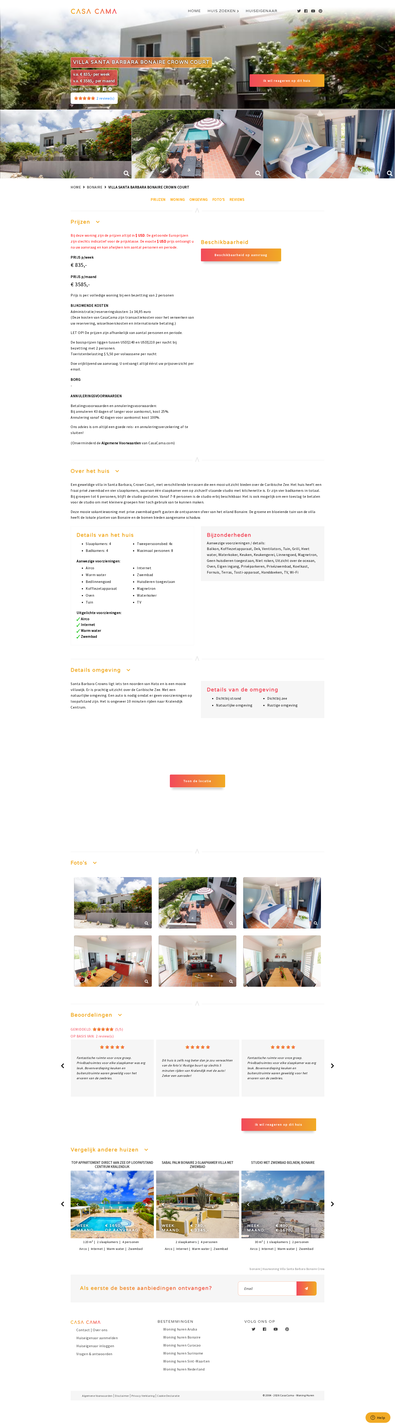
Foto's (218, 199)
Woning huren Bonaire (181, 1337)
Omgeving (198, 199)
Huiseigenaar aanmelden (97, 1338)
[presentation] (62, 1066)
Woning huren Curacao (182, 1345)
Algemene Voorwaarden (121, 443)
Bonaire (95, 187)
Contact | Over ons (91, 1330)
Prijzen (158, 199)
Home (194, 11)
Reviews (237, 199)
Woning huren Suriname (183, 1353)
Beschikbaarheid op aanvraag (241, 255)
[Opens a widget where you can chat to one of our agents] (377, 1418)
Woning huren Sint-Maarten (186, 1361)
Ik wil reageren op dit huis (287, 81)
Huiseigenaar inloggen (95, 1346)
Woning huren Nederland (184, 1369)
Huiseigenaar (261, 11)
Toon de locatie (197, 781)
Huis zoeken (222, 11)
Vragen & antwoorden (94, 1354)
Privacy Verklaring (143, 1395)
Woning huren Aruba (180, 1329)
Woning (177, 199)
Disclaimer (122, 1395)
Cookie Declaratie (168, 1395)
